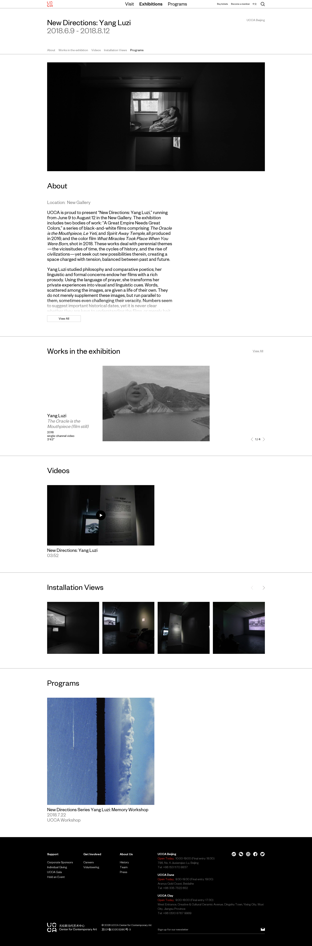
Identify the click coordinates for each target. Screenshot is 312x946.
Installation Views (115, 50)
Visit (129, 3)
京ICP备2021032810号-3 (116, 929)
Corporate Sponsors (60, 862)
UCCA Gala (54, 872)
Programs (177, 3)
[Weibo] (233, 854)
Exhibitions (150, 3)
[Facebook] (255, 854)
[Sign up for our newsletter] (263, 929)
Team (124, 867)
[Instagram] (248, 854)
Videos (96, 50)
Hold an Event (56, 877)
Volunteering (91, 867)
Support (52, 854)
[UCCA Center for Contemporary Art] (49, 4)
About (51, 50)
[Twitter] (262, 854)
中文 (255, 4)
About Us (126, 854)
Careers (88, 862)
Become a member (240, 4)
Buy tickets (222, 4)
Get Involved (92, 854)
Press (123, 872)
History (124, 862)
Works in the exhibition (73, 50)
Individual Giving (57, 867)
